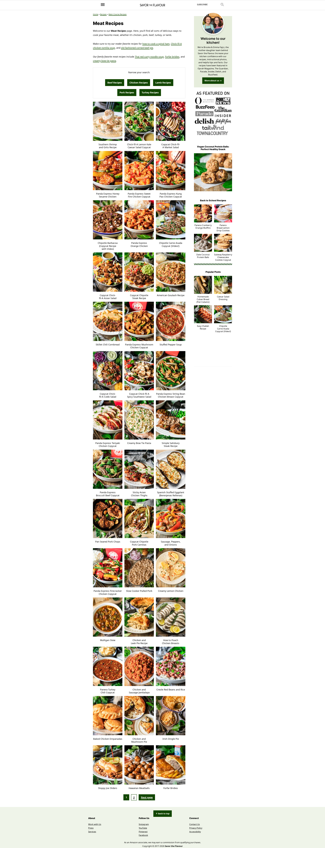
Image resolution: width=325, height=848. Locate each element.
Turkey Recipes (150, 92)
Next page (147, 797)
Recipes (103, 14)
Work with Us (94, 824)
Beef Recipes (114, 82)
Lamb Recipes (163, 82)
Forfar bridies (172, 56)
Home (95, 14)
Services (92, 831)
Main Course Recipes (118, 14)
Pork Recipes (127, 92)
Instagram (144, 824)
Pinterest (143, 831)
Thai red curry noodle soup (149, 56)
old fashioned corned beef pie (137, 47)
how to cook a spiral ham (156, 43)
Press (91, 828)
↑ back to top (162, 813)
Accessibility (195, 831)
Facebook (143, 835)
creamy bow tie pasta (104, 60)
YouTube (143, 828)
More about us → (213, 80)
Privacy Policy (195, 828)
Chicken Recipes (138, 82)
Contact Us (194, 824)
